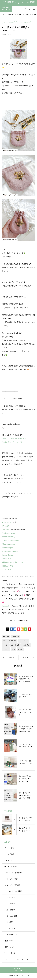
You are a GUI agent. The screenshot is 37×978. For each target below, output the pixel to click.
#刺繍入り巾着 (7, 566)
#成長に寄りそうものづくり (12, 442)
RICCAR (6, 636)
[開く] (34, 8)
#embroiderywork (8, 533)
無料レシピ (9, 947)
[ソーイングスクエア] (6, 8)
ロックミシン (12, 928)
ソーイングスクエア (9, 641)
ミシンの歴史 (10, 897)
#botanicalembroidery (10, 551)
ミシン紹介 (9, 922)
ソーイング (15, 636)
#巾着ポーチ (6, 569)
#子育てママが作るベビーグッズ (14, 438)
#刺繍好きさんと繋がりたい (12, 562)
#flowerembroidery (9, 544)
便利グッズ (9, 941)
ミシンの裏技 (10, 910)
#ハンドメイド (7, 522)
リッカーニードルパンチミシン (16, 959)
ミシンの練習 (10, 903)
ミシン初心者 (15, 645)
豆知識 (20, 649)
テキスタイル (9, 860)
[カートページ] (29, 9)
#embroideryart (7, 548)
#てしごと (6, 526)
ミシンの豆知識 (11, 916)
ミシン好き (26, 645)
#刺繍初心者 (6, 558)
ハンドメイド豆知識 (12, 885)
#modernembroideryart (10, 540)
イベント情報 (9, 848)
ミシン (5, 645)
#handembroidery (8, 537)
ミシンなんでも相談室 (13, 891)
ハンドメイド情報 (9, 22)
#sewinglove (6, 606)
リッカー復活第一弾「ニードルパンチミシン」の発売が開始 (18, 2)
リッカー (6, 649)
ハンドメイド (23, 641)
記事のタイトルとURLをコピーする (18, 620)
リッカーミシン (10, 953)
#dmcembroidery (8, 555)
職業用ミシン (12, 934)
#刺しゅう (6, 529)
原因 (13, 649)
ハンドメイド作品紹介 (23, 22)
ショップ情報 (9, 854)
